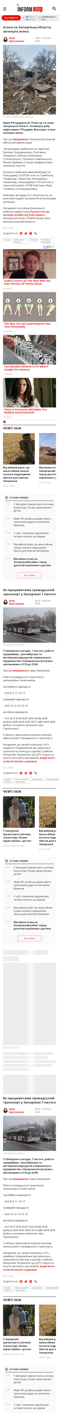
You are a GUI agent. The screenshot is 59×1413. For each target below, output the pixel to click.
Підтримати (11, 17)
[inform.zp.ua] (30, 9)
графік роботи (7, 780)
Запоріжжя (37, 779)
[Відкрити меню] (4, 9)
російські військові (46, 240)
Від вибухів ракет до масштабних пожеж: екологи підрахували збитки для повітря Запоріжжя (16, 474)
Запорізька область (19, 240)
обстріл (34, 239)
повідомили (20, 139)
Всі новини (29, 575)
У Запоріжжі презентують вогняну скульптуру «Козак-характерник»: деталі (17, 835)
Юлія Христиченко (16, 39)
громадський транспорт (21, 780)
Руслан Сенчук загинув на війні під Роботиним (26, 213)
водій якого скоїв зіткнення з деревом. (29, 759)
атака (7, 239)
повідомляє (19, 1390)
